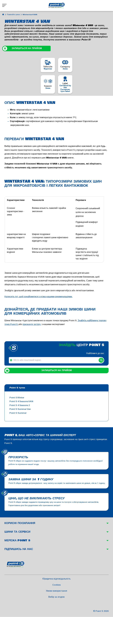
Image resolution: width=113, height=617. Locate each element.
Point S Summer (18, 413)
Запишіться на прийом (27, 48)
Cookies (56, 585)
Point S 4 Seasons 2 (20, 405)
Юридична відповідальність (56, 579)
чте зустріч (35, 324)
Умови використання (56, 591)
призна (26, 324)
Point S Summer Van (20, 409)
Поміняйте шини (13, 14)
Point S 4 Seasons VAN (21, 401)
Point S (14, 324)
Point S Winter (17, 398)
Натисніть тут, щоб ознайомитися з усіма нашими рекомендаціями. (38, 297)
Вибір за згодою (56, 597)
